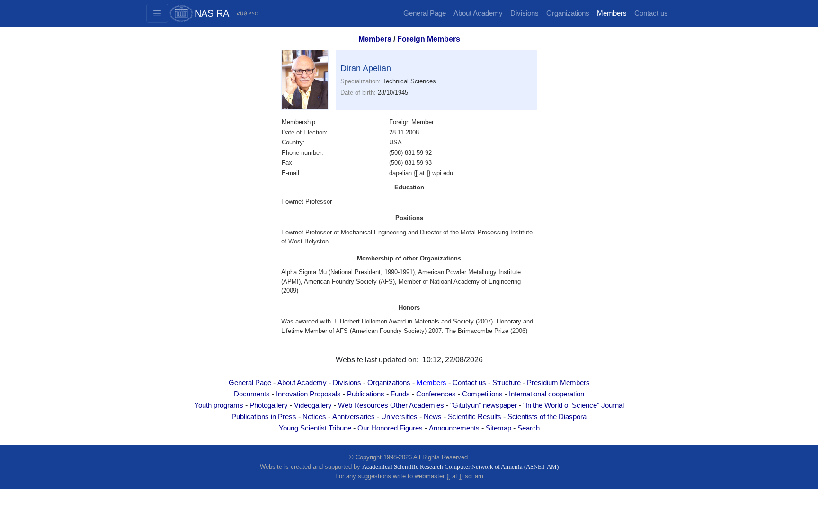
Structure (506, 382)
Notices (314, 417)
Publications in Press (263, 417)
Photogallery (268, 405)
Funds (400, 394)
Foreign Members (428, 39)
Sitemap (498, 428)
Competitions (482, 394)
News (433, 417)
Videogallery (313, 405)
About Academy (478, 13)
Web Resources (363, 405)
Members (612, 13)
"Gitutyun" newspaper (483, 405)
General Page (424, 13)
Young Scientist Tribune (315, 428)
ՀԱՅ (242, 13)
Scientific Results (474, 417)
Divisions (524, 13)
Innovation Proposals (308, 394)
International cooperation (546, 394)
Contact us (651, 13)
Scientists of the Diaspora (547, 417)
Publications (365, 394)
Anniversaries (353, 417)
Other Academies (417, 405)
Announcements (454, 428)
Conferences (436, 394)
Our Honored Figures (390, 428)
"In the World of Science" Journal (573, 405)
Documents (252, 394)
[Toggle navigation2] (157, 13)
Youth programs (218, 405)
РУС (253, 13)
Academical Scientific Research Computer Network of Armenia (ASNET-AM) (460, 466)
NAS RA (212, 13)
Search (528, 428)
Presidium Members (558, 382)
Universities (399, 417)
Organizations (567, 13)
